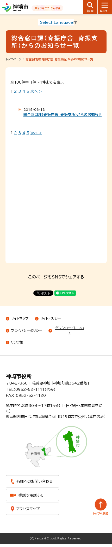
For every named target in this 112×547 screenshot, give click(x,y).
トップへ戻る (101, 506)
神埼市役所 (19, 376)
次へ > (36, 91)
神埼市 (15, 7)
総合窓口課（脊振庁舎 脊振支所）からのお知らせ (62, 115)
